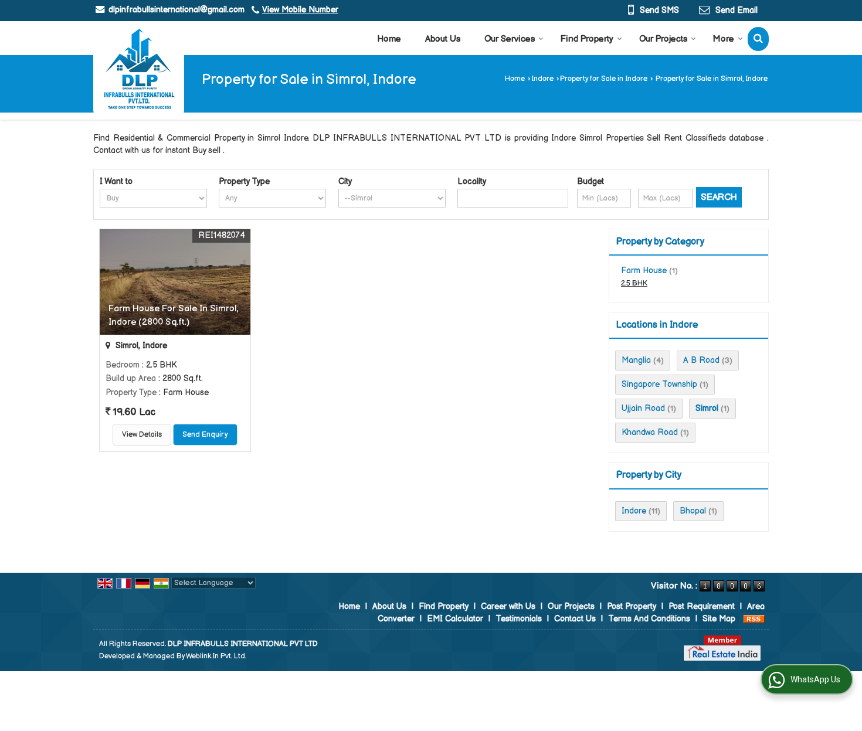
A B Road (701, 360)
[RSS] (754, 619)
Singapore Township (659, 384)
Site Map (719, 619)
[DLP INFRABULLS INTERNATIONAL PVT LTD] (138, 68)
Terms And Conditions (649, 619)
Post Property (631, 606)
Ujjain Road (643, 408)
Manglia (636, 360)
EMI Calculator (455, 619)
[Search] (758, 39)
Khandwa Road (650, 432)
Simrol (706, 408)
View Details (142, 434)
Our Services (509, 39)
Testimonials (519, 619)
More (723, 39)
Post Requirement (701, 606)
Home (389, 39)
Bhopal (693, 511)
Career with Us (508, 606)
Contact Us (575, 619)
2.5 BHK (634, 283)
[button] (300, 10)
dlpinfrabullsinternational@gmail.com (176, 10)
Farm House (644, 271)
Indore (542, 78)
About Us (442, 39)
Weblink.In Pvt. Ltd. (216, 656)
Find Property (587, 39)
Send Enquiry (205, 434)
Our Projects (663, 39)
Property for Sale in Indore (603, 78)
